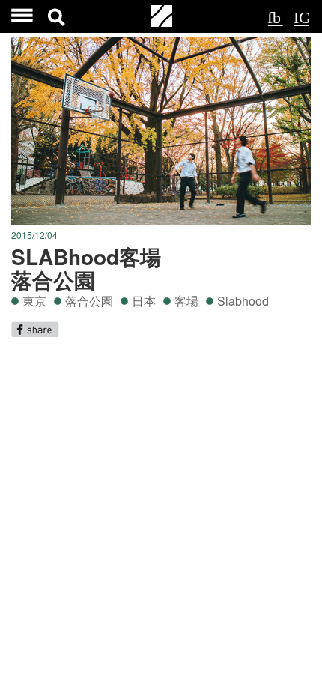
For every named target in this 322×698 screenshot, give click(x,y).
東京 (34, 300)
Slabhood (243, 300)
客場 (186, 300)
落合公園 (89, 300)
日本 (144, 300)
